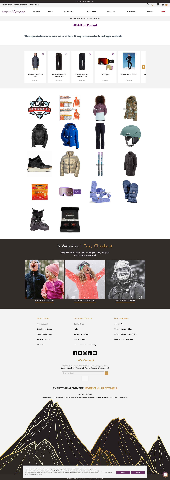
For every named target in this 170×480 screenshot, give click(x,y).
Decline (123, 472)
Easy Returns (43, 339)
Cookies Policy (58, 397)
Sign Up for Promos (123, 339)
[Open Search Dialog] (148, 5)
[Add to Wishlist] (43, 53)
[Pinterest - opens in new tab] (90, 353)
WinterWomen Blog (123, 329)
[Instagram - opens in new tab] (85, 353)
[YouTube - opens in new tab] (95, 353)
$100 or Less (130, 193)
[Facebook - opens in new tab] (75, 353)
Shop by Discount (100, 109)
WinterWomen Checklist (125, 334)
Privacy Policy (47, 397)
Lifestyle (111, 11)
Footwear (91, 11)
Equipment (131, 11)
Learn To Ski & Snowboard (39, 109)
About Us (118, 324)
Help (76, 329)
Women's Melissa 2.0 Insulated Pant (59, 75)
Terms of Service (102, 397)
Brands (150, 11)
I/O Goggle (105, 74)
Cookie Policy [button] (77, 472)
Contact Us (79, 324)
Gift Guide (70, 220)
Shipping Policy (81, 334)
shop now (35, 80)
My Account (42, 324)
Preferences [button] (39, 474)
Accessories (69, 11)
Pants (50, 11)
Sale (163, 11)
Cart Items (40, 193)
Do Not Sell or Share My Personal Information (80, 397)
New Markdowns (69, 109)
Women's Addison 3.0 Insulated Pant (82, 75)
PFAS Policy (113, 397)
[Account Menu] (158, 5)
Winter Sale (39, 137)
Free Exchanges (44, 334)
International (80, 339)
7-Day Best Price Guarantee (85, 1)
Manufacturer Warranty (85, 345)
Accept (138, 472)
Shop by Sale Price (130, 109)
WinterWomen (20, 5)
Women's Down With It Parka (35, 75)
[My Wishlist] (152, 5)
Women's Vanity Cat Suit (129, 74)
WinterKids (7, 5)
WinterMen (34, 5)
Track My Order (44, 329)
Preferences (108, 472)
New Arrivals (40, 220)
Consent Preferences (85, 394)
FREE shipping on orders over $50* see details (85, 18)
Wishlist (41, 345)
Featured (130, 165)
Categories (70, 193)
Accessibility (123, 397)
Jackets (36, 11)
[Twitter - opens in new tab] (80, 353)
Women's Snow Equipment (100, 193)
